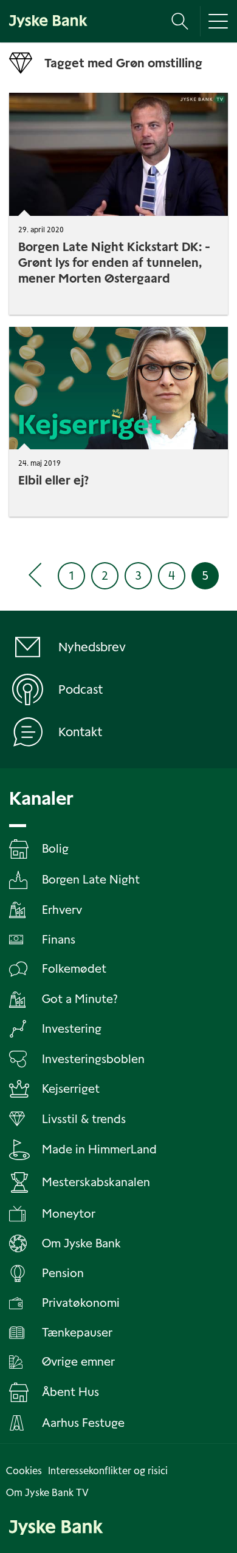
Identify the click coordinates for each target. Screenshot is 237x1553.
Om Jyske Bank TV (47, 1492)
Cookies (24, 1470)
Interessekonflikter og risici (108, 1470)
